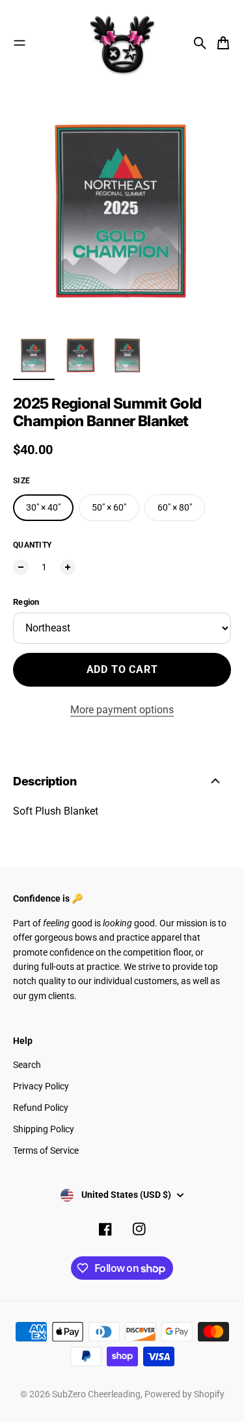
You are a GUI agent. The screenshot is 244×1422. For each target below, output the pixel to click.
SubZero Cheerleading (96, 1394)
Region (26, 602)
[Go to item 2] (81, 355)
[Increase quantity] (67, 567)
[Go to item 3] (127, 355)
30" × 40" (43, 507)
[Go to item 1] (34, 355)
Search (27, 1065)
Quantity (32, 545)
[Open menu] (19, 43)
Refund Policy (40, 1107)
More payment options (122, 710)
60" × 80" (174, 507)
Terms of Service (46, 1150)
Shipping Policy (43, 1129)
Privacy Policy (41, 1086)
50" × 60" (109, 507)
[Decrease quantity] (21, 567)
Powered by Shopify (184, 1394)
